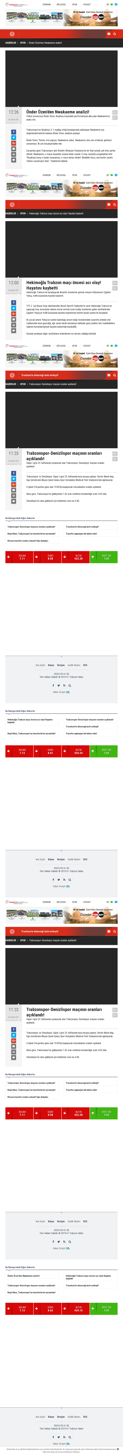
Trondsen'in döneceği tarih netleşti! (39, 375)
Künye (51, 665)
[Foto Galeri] (116, 4)
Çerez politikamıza (65, 1452)
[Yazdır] (13, 154)
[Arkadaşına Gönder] (13, 148)
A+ (115, 112)
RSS (85, 665)
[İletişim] (109, 34)
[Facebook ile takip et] (53, 685)
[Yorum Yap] (13, 160)
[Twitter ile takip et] (59, 685)
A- (115, 117)
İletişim (61, 665)
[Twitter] (13, 137)
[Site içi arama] (114, 34)
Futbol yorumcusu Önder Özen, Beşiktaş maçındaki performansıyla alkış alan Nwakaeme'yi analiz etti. (68, 118)
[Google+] (13, 143)
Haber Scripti (59, 692)
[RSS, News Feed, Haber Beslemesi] (64, 685)
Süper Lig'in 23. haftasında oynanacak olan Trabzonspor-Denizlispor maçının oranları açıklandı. (65, 465)
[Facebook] (13, 132)
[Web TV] (111, 4)
